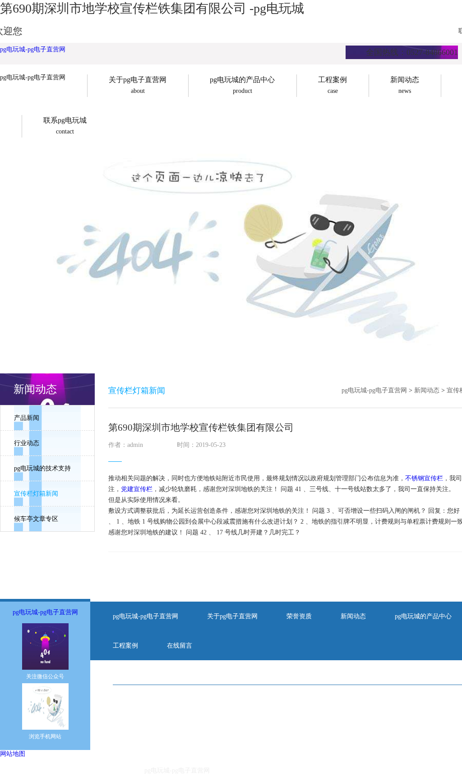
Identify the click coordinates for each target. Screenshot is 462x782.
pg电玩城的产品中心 (423, 616)
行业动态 (26, 443)
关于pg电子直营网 (232, 616)
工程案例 (125, 645)
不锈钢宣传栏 (424, 478)
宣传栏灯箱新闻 (36, 493)
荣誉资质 (299, 616)
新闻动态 (426, 390)
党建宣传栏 (136, 489)
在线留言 (179, 645)
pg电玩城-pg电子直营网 (32, 49)
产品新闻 (26, 417)
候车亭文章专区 (36, 518)
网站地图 (12, 753)
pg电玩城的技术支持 (42, 468)
